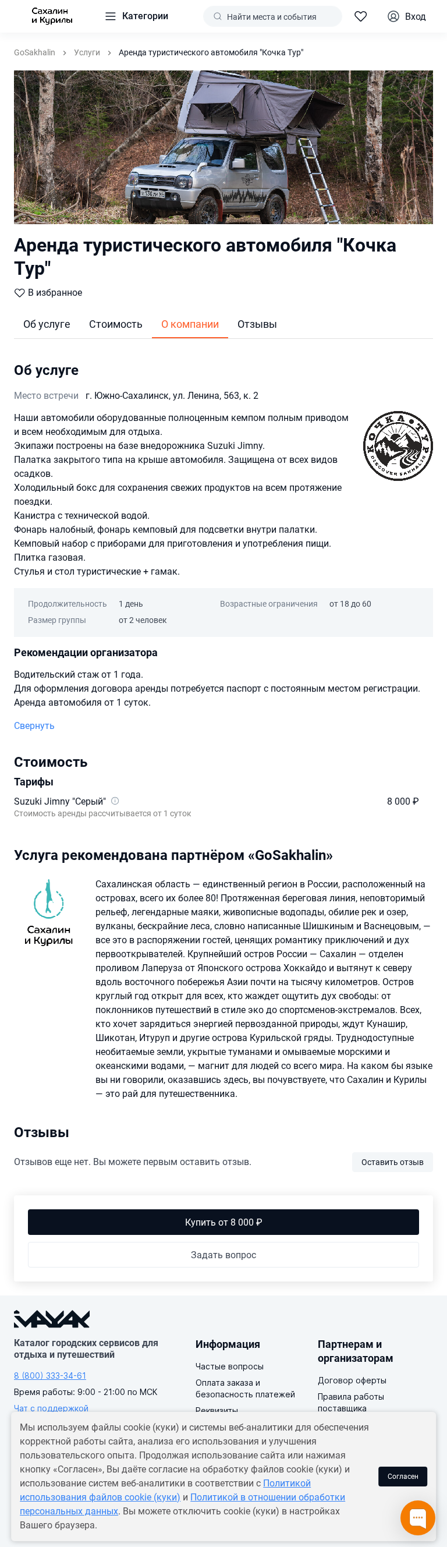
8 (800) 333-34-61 (50, 1375)
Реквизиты (217, 1410)
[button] (136, 16)
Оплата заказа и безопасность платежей (245, 1388)
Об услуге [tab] (46, 324)
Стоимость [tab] (116, 324)
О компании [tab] (190, 324)
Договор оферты (352, 1380)
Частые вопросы (230, 1366)
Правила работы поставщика (351, 1402)
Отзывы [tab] (257, 324)
